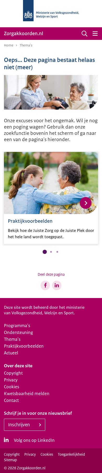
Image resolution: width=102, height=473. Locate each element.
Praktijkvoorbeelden (24, 346)
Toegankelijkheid (71, 454)
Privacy (11, 380)
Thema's (12, 339)
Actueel (11, 353)
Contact (11, 400)
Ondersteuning (18, 332)
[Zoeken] (84, 33)
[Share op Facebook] (45, 285)
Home (8, 45)
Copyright (13, 373)
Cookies (11, 387)
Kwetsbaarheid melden (26, 393)
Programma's (17, 325)
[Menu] (95, 33)
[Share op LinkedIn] (56, 285)
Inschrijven (19, 425)
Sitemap (10, 460)
